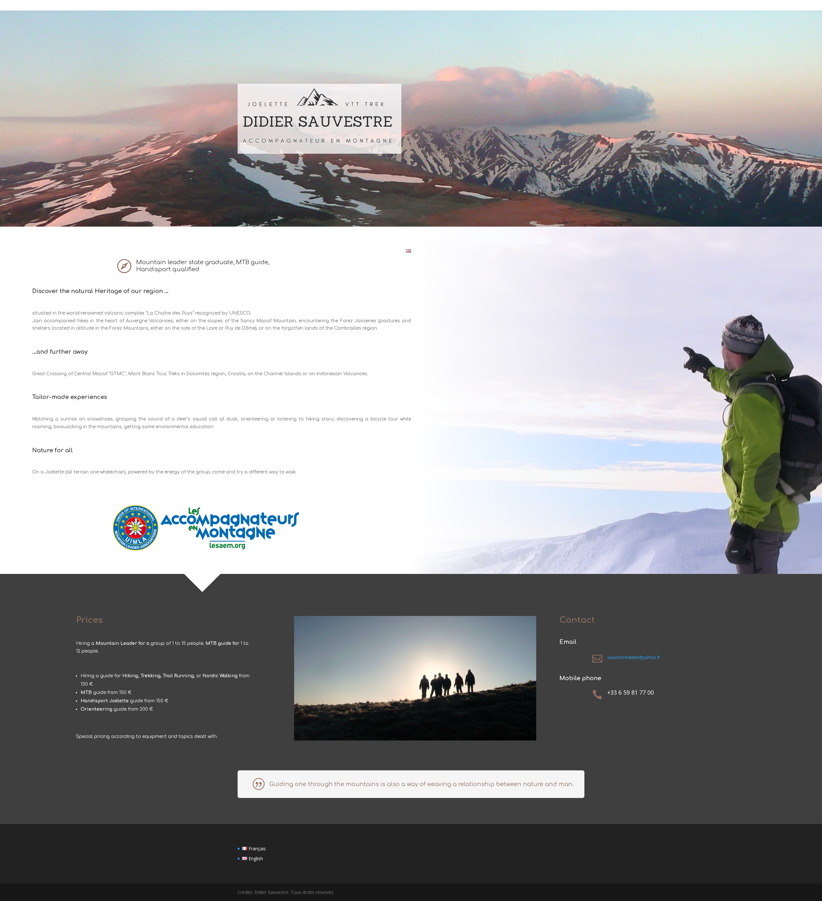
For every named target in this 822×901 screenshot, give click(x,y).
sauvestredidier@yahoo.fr (633, 657)
